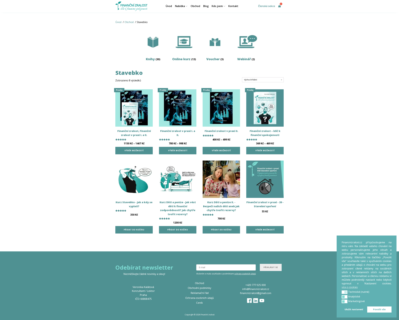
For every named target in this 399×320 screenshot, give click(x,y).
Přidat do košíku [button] (134, 229)
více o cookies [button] (350, 287)
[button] (344, 292)
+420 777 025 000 (255, 285)
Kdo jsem (217, 6)
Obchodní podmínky (199, 288)
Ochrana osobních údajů (199, 298)
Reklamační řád (200, 293)
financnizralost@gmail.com (255, 293)
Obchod (195, 6)
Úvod (169, 6)
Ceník (199, 302)
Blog (206, 6)
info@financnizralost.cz (255, 289)
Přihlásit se (271, 267)
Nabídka (180, 6)
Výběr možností (134, 150)
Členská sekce (266, 6)
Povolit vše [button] (379, 309)
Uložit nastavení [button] (354, 309)
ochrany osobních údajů (245, 273)
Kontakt (233, 6)
